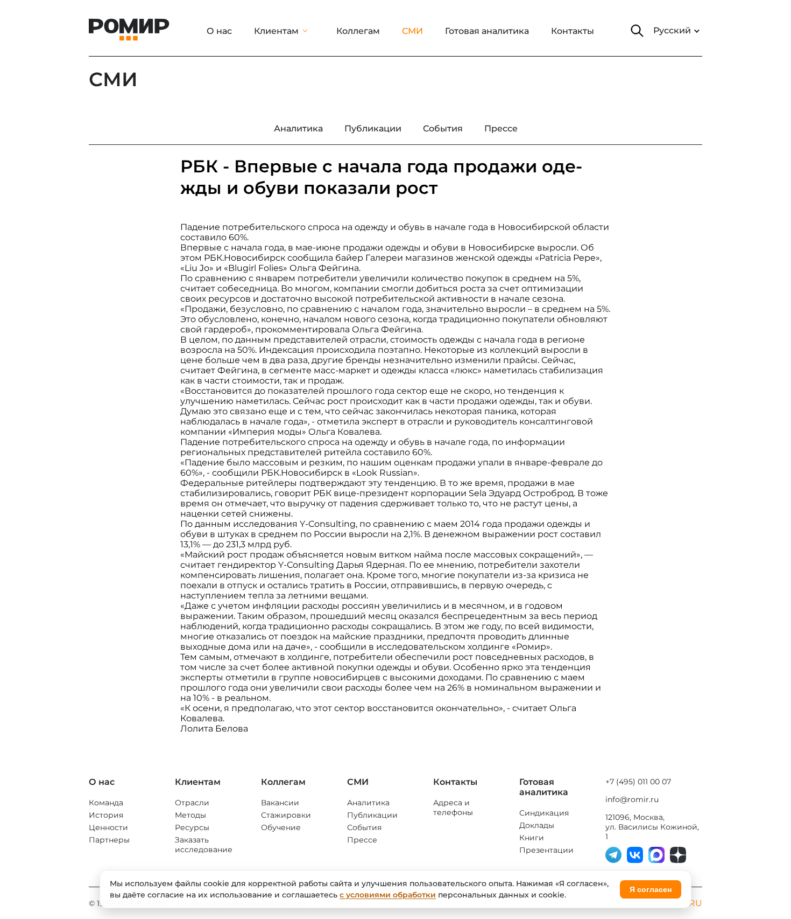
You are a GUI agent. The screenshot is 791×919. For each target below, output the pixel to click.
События (364, 827)
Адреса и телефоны (453, 807)
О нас (219, 31)
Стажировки (286, 815)
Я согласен (651, 889)
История (106, 815)
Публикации (372, 815)
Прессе (362, 840)
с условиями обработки (388, 895)
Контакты (572, 31)
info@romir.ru (632, 799)
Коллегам (358, 31)
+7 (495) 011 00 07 (638, 781)
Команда (106, 802)
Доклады (536, 825)
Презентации (546, 850)
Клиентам (276, 31)
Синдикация (544, 813)
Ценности (108, 827)
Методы (190, 815)
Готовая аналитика (487, 31)
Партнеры (109, 840)
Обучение (281, 827)
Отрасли (192, 802)
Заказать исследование (203, 844)
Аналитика (368, 802)
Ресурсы (192, 827)
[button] (637, 30)
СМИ (412, 31)
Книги (531, 838)
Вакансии (280, 802)
